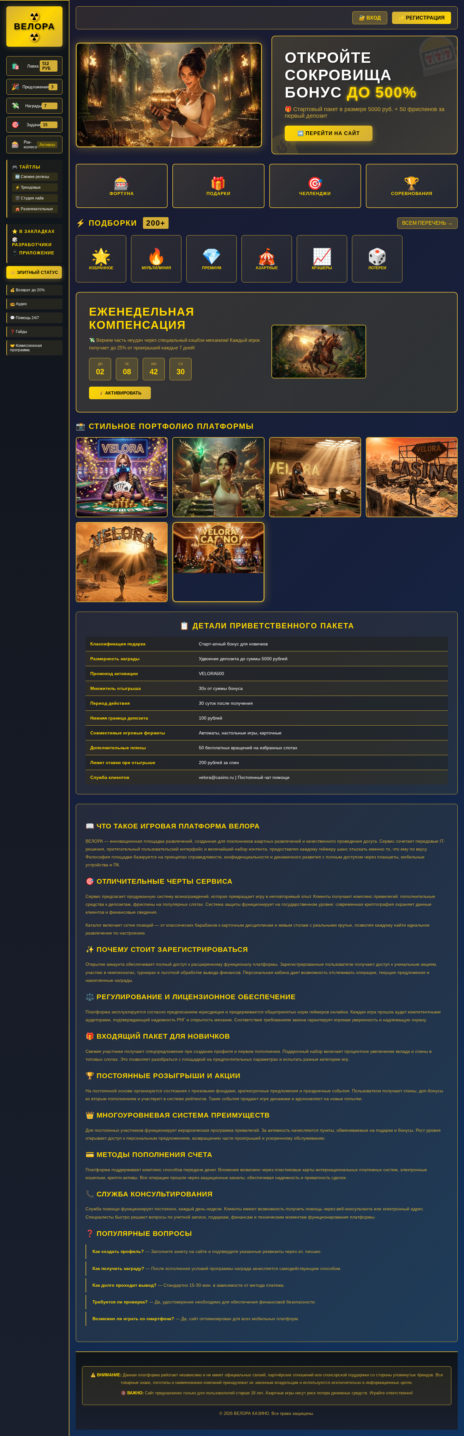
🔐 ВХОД (370, 18)
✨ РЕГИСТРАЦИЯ (421, 18)
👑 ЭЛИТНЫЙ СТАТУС (34, 272)
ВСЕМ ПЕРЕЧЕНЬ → (427, 223)
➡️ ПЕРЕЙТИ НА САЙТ (328, 133)
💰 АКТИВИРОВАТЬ (119, 392)
